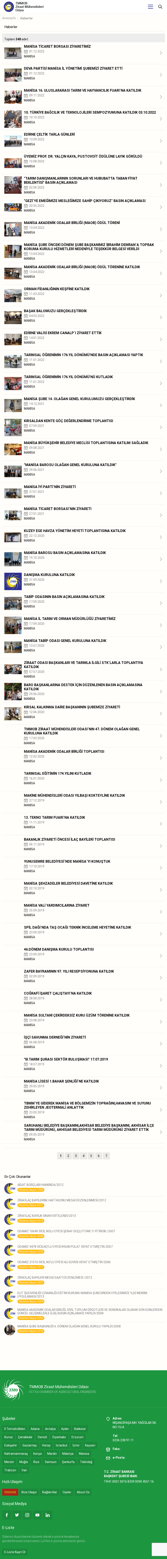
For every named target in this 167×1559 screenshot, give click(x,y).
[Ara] (160, 6)
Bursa (8, 1437)
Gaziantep (29, 1445)
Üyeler (67, 1492)
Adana (35, 1429)
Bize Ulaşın (29, 1492)
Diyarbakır (59, 1437)
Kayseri (90, 1445)
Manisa (84, 1453)
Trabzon (10, 1470)
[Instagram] (27, 1515)
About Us (83, 1492)
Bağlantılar (49, 1492)
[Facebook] (6, 1515)
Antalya (50, 1429)
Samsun (51, 1462)
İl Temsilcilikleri (14, 1429)
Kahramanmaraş (16, 1453)
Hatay (46, 1445)
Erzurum (78, 1437)
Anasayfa (9, 18)
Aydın (65, 1429)
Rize (36, 1462)
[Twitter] (17, 1515)
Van (24, 1470)
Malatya (67, 1453)
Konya (37, 1453)
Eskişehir (10, 1445)
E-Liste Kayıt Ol (14, 1552)
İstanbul (61, 1445)
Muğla (23, 1462)
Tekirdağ (86, 1462)
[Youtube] (37, 1515)
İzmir (76, 1445)
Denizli (42, 1437)
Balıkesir (80, 1429)
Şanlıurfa (68, 1462)
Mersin (9, 1462)
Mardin (52, 1453)
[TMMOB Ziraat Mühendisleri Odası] (13, 1390)
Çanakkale (25, 1437)
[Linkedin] (47, 1515)
